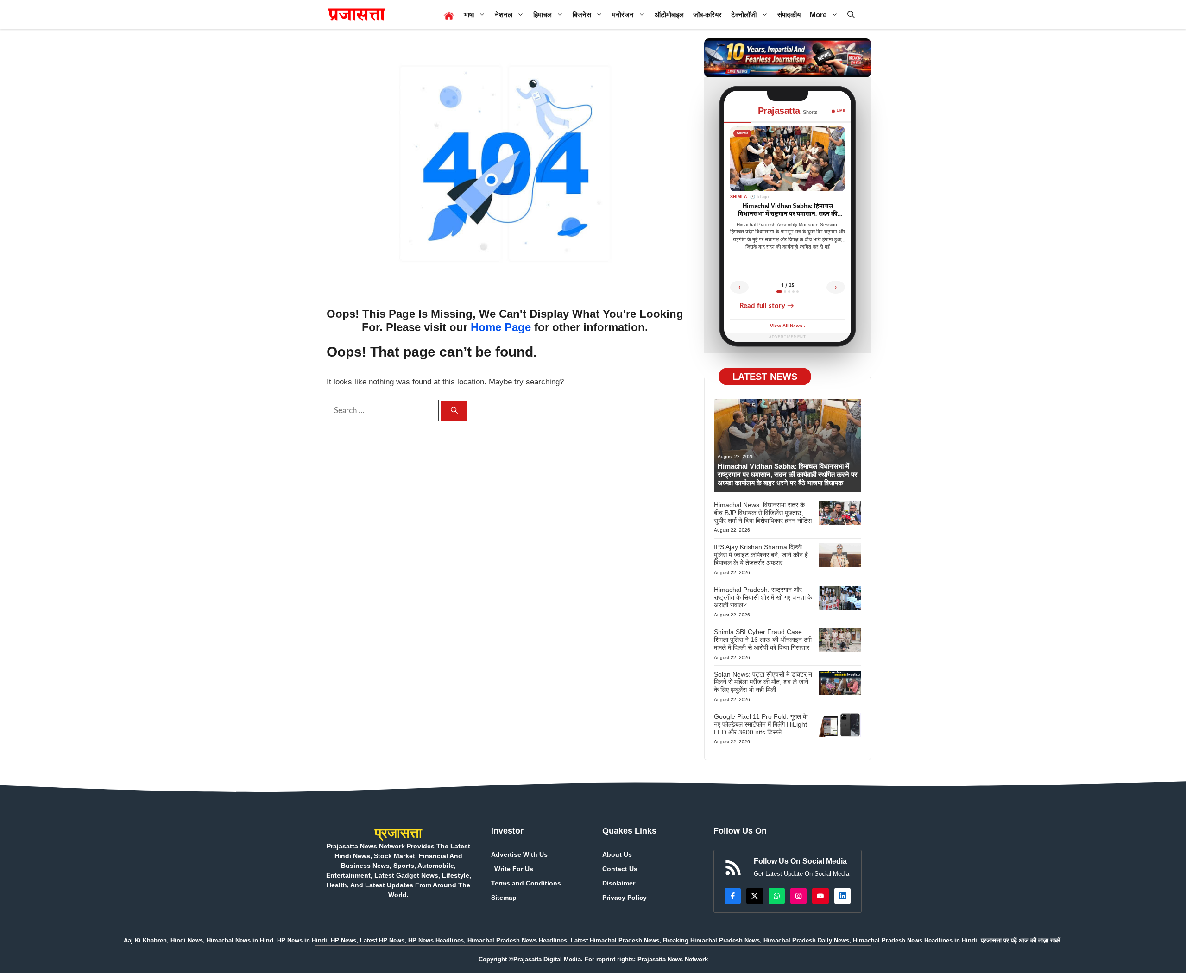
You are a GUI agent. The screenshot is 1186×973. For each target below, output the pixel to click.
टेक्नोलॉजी (744, 15)
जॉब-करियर (707, 15)
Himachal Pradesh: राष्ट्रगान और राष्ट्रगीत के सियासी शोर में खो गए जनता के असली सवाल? (763, 597)
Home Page (501, 327)
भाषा (469, 15)
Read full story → (766, 305)
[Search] (454, 411)
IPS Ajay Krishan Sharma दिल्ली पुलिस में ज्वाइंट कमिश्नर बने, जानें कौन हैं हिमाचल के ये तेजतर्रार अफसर (761, 554)
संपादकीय (789, 15)
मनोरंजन (623, 15)
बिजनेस (582, 15)
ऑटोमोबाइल (669, 15)
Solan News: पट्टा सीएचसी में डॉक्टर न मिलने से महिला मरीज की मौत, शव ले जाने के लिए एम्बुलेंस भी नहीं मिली (763, 682)
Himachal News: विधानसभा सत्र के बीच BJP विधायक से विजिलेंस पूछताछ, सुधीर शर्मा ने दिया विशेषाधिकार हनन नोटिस (763, 512)
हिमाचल (542, 15)
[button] (851, 14)
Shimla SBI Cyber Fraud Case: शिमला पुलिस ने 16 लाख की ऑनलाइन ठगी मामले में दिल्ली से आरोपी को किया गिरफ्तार (763, 639)
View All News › (787, 326)
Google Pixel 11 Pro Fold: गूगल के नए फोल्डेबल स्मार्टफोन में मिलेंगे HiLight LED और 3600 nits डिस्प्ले (760, 724)
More (818, 15)
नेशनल (503, 15)
